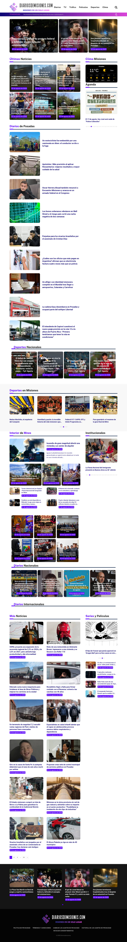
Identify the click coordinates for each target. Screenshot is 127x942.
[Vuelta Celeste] (22, 405)
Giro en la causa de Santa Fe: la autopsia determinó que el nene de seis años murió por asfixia (26, 767)
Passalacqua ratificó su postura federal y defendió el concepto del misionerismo (44, 14)
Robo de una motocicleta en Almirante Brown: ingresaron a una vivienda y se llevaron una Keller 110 (62, 649)
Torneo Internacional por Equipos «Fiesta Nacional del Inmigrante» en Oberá (31, 490)
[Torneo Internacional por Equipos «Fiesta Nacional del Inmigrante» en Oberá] (15, 491)
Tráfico (72, 7)
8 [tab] (97, 126)
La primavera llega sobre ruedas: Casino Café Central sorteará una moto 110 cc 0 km (22, 530)
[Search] (115, 7)
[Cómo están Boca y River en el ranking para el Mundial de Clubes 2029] (21, 106)
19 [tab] (115, 126)
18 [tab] (113, 126)
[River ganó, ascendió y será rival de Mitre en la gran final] (105, 405)
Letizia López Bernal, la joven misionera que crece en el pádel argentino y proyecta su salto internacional (69, 81)
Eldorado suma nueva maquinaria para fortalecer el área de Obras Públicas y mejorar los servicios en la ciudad (25, 689)
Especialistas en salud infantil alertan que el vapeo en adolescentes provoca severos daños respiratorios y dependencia (63, 728)
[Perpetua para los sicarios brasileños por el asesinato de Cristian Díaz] (25, 236)
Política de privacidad (21, 928)
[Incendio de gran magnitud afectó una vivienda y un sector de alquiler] (27, 450)
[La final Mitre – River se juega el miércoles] (77, 405)
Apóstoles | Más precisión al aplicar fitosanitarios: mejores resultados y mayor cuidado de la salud (61, 167)
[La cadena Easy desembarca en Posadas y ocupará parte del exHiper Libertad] (25, 307)
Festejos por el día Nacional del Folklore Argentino (45, 531)
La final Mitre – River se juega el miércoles (77, 421)
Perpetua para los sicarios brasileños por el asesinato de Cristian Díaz (60, 237)
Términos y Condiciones (42, 928)
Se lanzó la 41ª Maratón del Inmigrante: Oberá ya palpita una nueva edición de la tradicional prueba (67, 529)
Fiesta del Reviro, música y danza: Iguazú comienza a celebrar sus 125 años (25, 478)
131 (24, 857)
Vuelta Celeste (15, 419)
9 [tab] (99, 126)
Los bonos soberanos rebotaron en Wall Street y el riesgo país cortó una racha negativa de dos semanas (59, 214)
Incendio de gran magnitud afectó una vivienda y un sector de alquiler (63, 444)
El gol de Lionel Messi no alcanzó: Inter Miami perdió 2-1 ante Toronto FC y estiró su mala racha (72, 42)
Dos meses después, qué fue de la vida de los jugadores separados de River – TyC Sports (102, 366)
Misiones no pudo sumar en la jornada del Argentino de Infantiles (48, 421)
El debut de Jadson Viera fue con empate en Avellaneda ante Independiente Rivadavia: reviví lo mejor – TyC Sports (24, 364)
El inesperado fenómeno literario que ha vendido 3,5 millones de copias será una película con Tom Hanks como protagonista (106, 692)
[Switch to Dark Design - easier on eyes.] (116, 14)
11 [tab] (102, 126)
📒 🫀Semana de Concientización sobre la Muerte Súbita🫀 (101, 469)
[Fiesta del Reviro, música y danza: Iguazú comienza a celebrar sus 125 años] (25, 475)
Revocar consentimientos (63, 930)
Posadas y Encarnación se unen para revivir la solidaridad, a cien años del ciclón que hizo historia (99, 120)
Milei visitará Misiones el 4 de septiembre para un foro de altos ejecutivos (49, 892)
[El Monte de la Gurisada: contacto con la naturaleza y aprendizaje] (52, 491)
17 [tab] (112, 126)
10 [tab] (101, 126)
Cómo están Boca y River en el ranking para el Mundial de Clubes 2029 (20, 111)
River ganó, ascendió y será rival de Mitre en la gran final (105, 421)
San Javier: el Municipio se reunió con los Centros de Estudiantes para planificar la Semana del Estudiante (67, 554)
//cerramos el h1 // (31, 7)
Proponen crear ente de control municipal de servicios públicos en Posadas (63, 766)
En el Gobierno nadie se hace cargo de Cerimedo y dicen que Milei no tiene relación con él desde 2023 (103, 586)
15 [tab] (108, 126)
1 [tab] (86, 126)
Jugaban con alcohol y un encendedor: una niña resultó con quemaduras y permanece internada (50, 479)
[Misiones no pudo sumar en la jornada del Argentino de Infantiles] (49, 405)
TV (65, 7)
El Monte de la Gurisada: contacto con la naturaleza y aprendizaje (69, 489)
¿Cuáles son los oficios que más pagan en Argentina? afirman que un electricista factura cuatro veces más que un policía (60, 261)
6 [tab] (94, 126)
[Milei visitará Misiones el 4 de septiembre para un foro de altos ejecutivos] (49, 878)
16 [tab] (110, 126)
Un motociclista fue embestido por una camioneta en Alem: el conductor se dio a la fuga (60, 143)
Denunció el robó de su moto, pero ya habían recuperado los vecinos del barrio (22, 554)
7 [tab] (96, 126)
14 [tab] (107, 126)
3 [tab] (89, 126)
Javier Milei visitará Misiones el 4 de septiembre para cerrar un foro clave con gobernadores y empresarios (22, 893)
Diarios (57, 7)
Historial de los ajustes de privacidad (96, 928)
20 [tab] (116, 126)
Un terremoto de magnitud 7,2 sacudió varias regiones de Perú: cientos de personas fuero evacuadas (25, 726)
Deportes (95, 7)
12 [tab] (104, 126)
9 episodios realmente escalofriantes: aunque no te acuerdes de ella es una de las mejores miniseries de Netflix (106, 673)
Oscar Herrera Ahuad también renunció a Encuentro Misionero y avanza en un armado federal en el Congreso (60, 190)
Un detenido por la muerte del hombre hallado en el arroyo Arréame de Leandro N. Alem (76, 892)
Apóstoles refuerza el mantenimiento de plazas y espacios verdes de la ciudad (68, 110)
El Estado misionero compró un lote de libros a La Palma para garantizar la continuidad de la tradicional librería (25, 804)
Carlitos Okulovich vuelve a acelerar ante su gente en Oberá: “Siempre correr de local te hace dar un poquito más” (105, 893)
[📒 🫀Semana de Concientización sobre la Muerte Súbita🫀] (101, 451)
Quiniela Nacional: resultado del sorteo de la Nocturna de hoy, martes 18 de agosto (76, 586)
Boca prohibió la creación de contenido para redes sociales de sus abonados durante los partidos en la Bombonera (24, 585)
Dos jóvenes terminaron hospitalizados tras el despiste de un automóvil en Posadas (102, 42)
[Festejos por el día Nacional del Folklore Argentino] (45, 526)
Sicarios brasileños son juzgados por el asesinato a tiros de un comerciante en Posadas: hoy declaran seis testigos (25, 844)
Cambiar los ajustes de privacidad (66, 928)
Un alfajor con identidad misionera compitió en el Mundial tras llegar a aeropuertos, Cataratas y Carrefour (57, 284)
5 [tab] (93, 126)
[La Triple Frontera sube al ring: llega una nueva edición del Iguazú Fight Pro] (45, 550)
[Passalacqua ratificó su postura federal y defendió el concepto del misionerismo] (34, 36)
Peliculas (83, 7)
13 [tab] (105, 126)
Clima (105, 7)
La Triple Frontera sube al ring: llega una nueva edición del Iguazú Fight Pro (45, 554)
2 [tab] (88, 126)
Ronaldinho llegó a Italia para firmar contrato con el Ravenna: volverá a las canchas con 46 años (62, 689)
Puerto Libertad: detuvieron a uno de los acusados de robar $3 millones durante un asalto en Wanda (69, 502)
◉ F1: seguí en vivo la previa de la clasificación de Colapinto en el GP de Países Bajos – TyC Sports (50, 364)
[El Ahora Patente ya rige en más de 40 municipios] (63, 828)
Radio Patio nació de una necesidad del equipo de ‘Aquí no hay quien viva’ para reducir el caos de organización (106, 683)
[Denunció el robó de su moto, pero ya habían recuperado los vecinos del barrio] (22, 550)
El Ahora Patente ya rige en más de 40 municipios (62, 843)
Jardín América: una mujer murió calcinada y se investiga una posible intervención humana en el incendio (21, 81)
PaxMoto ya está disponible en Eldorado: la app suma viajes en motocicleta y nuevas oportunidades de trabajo (31, 502)
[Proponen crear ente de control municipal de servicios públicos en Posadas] (63, 750)
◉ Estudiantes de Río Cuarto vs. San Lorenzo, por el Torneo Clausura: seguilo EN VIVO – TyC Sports (77, 366)
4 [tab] (91, 126)
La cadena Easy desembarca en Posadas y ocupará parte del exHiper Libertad (60, 308)
